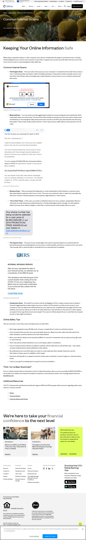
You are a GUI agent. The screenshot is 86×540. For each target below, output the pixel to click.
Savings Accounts (20, 471)
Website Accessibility (33, 482)
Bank (23, 6)
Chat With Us (63, 453)
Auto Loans (18, 473)
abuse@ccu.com (8, 375)
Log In (69, 6)
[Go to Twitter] (52, 468)
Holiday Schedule (8, 479)
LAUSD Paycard (77, 1)
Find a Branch (72, 453)
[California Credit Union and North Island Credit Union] (8, 6)
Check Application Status (41, 1)
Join (52, 6)
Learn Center (12, 13)
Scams (12, 393)
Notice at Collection (33, 471)
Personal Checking (20, 468)
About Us (5, 468)
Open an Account (77, 6)
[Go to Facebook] (46, 468)
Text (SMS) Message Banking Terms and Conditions (33, 478)
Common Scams (15, 396)
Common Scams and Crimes (19, 399)
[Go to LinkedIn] (49, 468)
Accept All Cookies (50, 536)
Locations (60, 1)
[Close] (82, 529)
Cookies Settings (34, 536)
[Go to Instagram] (44, 468)
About (59, 6)
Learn (45, 6)
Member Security (32, 473)
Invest (38, 6)
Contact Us (68, 1)
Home (5, 13)
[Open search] (65, 6)
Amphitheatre (52, 1)
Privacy (30, 468)
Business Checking (20, 476)
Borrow (31, 6)
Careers (5, 476)
